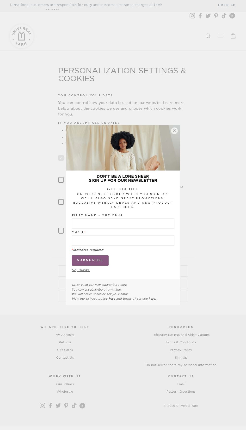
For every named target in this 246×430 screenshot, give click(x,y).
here (112, 298)
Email (79, 232)
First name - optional (98, 215)
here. (152, 298)
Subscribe (90, 260)
